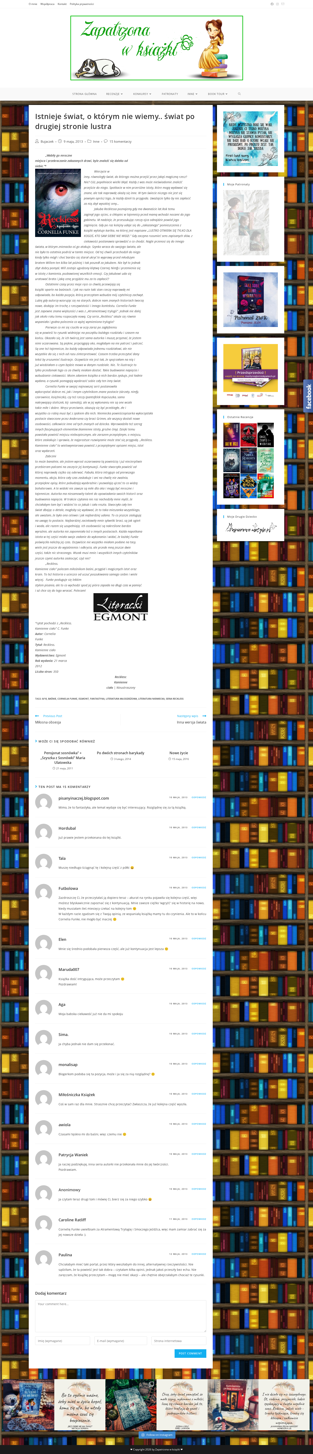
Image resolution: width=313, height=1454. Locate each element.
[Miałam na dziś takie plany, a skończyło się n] (284, 1404)
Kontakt (62, 4)
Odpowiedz (199, 797)
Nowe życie (178, 753)
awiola (64, 1124)
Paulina (65, 1254)
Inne (96, 141)
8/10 (44, 698)
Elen (62, 939)
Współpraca (47, 4)
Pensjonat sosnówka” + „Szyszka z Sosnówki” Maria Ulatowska (62, 758)
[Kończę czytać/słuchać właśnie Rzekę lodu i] (182, 1404)
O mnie (33, 4)
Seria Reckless (175, 698)
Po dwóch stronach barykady (120, 753)
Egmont (84, 698)
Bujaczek (47, 141)
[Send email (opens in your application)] (282, 4)
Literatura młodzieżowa (121, 698)
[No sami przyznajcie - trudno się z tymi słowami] (79, 1404)
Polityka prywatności (82, 4)
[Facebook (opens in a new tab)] (272, 4)
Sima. (64, 1034)
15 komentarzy (120, 141)
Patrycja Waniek (73, 1154)
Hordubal (67, 828)
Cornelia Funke (67, 698)
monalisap (68, 1064)
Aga (62, 1004)
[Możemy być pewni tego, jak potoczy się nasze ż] (233, 1404)
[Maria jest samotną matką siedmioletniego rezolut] (28, 1404)
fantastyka (97, 698)
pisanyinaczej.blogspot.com (84, 798)
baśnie (52, 698)
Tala (62, 858)
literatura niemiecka (151, 698)
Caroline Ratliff (72, 1219)
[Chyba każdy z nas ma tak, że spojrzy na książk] (130, 1404)
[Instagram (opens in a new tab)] (277, 4)
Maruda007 (69, 969)
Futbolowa (68, 888)
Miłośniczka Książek (77, 1094)
